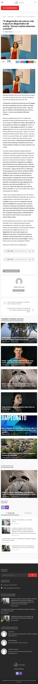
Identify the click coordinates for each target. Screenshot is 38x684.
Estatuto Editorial (19, 669)
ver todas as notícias (18, 290)
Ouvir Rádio (11, 8)
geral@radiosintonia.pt (13, 588)
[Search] (35, 2)
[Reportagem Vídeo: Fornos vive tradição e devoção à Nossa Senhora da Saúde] (19, 333)
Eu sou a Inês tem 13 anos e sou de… (18, 642)
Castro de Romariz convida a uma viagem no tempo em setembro (19, 454)
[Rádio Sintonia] (19, 664)
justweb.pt (19, 681)
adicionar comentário (11, 271)
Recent (29, 513)
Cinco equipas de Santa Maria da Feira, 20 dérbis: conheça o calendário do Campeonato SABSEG (19, 430)
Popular (10, 513)
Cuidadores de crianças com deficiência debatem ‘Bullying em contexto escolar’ (19, 539)
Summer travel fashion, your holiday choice (22, 520)
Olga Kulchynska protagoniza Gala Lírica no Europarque (18, 408)
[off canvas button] (2, 2)
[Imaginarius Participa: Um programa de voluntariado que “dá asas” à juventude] (6, 548)
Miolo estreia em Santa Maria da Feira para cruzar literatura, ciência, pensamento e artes (19, 385)
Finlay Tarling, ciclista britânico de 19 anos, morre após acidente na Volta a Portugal (17, 362)
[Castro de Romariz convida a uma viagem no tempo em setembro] (19, 449)
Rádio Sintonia (8, 31)
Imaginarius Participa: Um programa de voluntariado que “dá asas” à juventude (23, 546)
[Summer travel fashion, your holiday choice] (6, 522)
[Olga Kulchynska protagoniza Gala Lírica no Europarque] (19, 402)
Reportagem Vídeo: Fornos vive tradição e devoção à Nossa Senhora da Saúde (17, 338)
